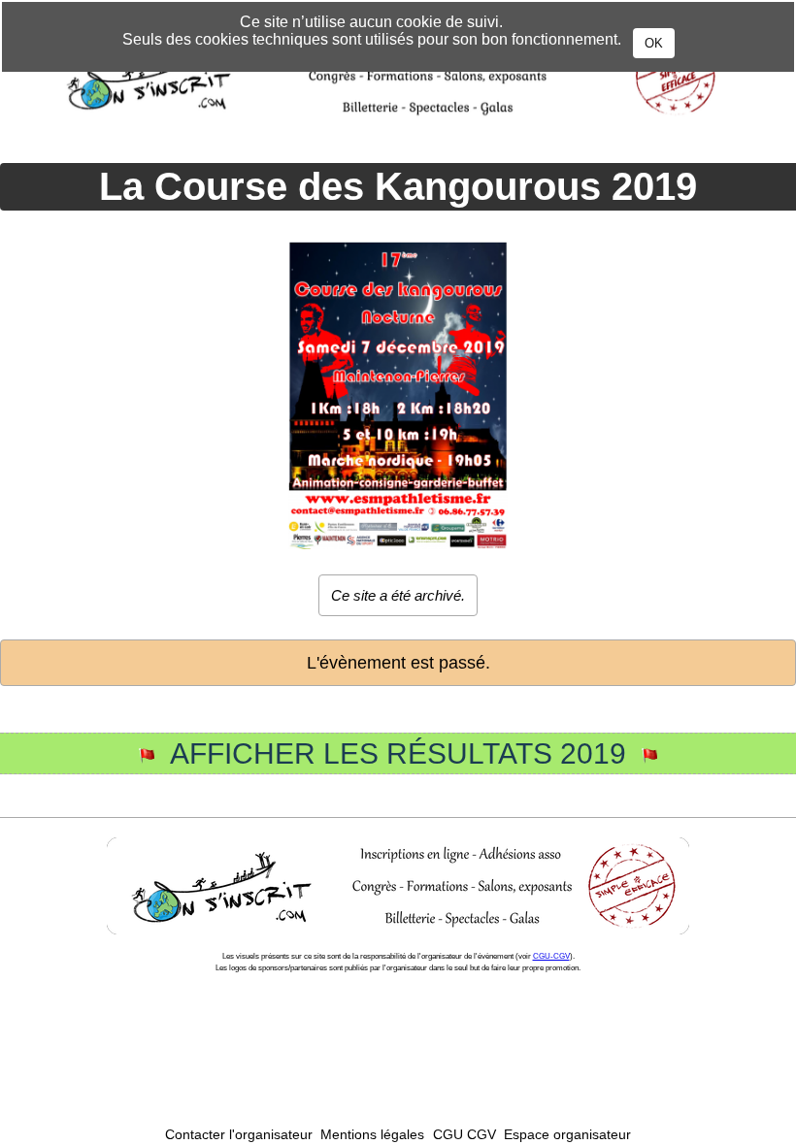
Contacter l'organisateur (239, 1135)
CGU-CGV (551, 956)
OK (654, 43)
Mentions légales (372, 1135)
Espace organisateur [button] (567, 1135)
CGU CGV (464, 1135)
